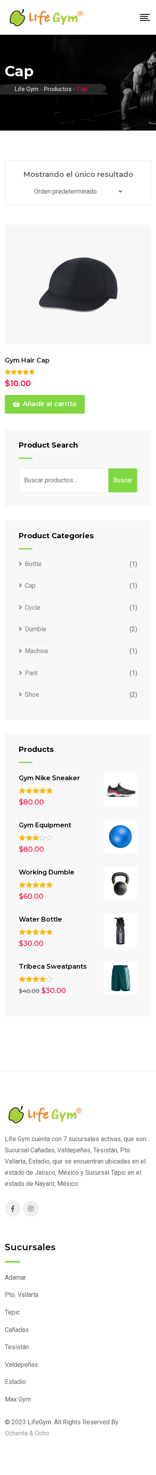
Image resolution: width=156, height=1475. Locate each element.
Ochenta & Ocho (27, 1433)
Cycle (32, 607)
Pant (31, 673)
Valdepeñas (21, 1364)
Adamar (15, 1277)
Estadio (15, 1382)
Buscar (122, 480)
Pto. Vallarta (21, 1295)
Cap (30, 585)
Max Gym (18, 1399)
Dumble (35, 629)
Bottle (33, 564)
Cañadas (17, 1330)
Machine (36, 651)
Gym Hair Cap (27, 360)
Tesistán (17, 1347)
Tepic (12, 1312)
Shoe (32, 694)
